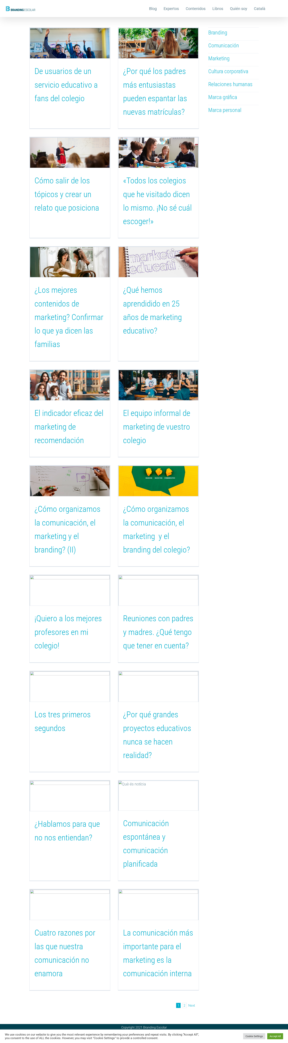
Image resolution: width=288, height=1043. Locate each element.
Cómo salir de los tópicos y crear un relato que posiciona (66, 194)
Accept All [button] (275, 1036)
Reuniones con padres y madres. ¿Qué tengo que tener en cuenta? (158, 632)
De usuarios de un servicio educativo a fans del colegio (66, 84)
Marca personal (224, 110)
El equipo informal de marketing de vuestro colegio (156, 426)
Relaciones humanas (230, 84)
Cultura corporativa (228, 71)
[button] (273, 8)
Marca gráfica (222, 97)
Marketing (219, 58)
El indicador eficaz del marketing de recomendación (68, 426)
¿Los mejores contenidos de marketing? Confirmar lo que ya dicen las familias (68, 317)
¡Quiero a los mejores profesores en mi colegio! (68, 632)
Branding (217, 32)
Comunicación (223, 45)
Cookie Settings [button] (254, 1036)
